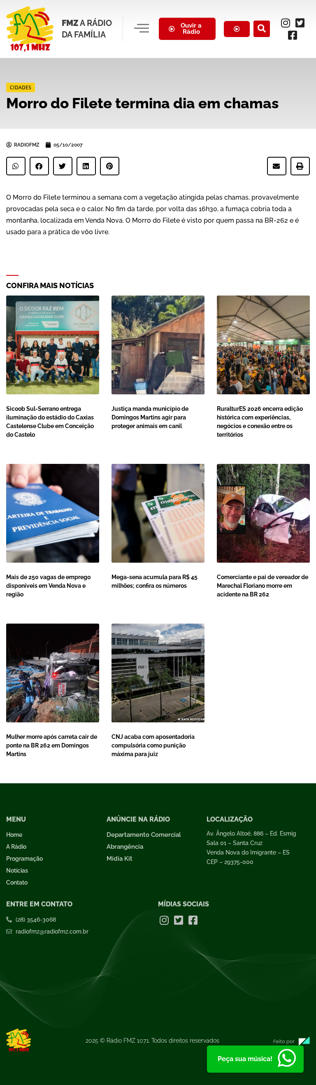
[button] (261, 29)
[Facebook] (292, 35)
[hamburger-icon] (141, 29)
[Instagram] (285, 22)
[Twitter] (300, 22)
